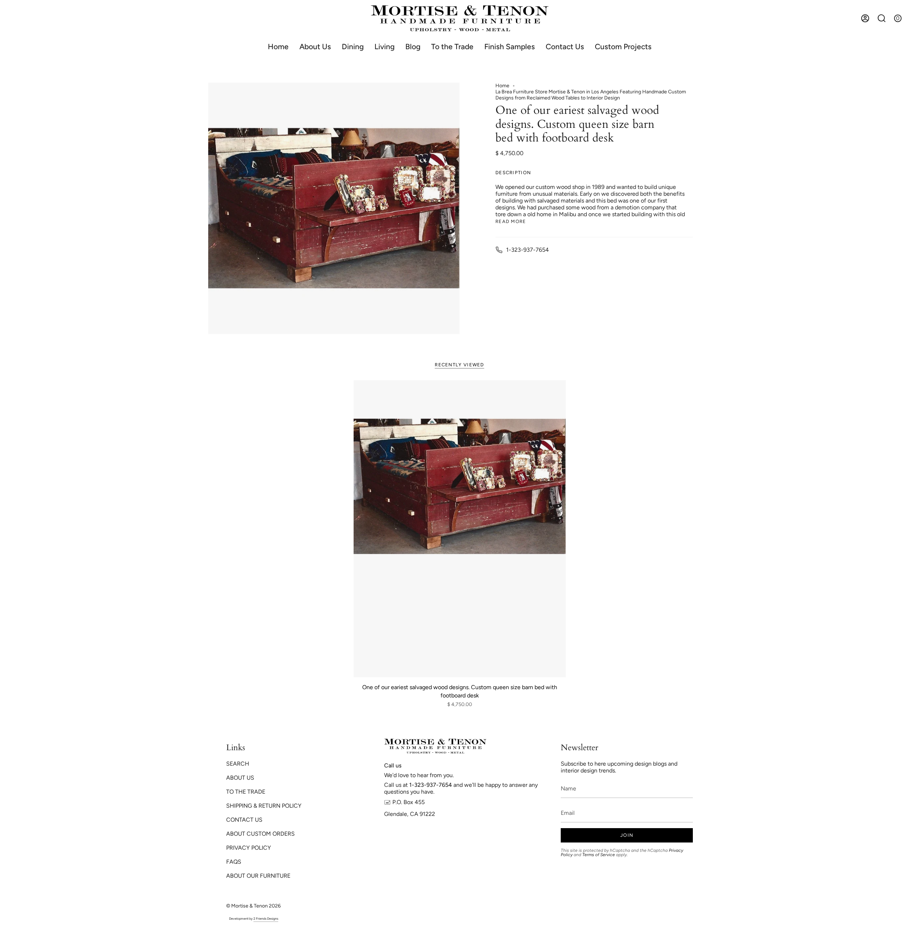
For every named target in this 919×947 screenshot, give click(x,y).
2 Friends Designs (265, 918)
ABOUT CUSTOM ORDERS (260, 833)
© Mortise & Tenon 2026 (253, 906)
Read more (510, 221)
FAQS (233, 861)
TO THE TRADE (245, 791)
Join (626, 835)
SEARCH (237, 763)
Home (502, 86)
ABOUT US (240, 777)
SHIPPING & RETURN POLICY (264, 805)
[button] (352, 46)
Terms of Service (598, 854)
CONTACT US (244, 819)
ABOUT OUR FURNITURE (258, 875)
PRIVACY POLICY (248, 847)
